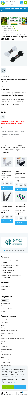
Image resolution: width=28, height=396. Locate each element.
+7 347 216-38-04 (6, 277)
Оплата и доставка (6, 308)
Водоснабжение (5, 320)
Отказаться (20, 387)
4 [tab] (9, 250)
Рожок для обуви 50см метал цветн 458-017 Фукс (21, 206)
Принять (8, 387)
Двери (3, 357)
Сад (2, 344)
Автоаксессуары (6, 365)
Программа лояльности (8, 306)
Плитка (3, 341)
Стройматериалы (6, 354)
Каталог (10, 26)
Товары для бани (6, 360)
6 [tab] (12, 250)
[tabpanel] (14, 242)
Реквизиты (4, 292)
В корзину (6, 187)
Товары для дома (8, 28)
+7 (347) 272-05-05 (10, 1)
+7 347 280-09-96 (6, 267)
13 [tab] (23, 250)
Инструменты (5, 328)
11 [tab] (20, 250)
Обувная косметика (9, 32)
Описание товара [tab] (6, 95)
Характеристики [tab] (18, 95)
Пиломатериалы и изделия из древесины (13, 352)
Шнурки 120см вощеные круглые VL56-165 (6, 171)
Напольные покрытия (7, 333)
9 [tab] (17, 250)
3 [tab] (7, 250)
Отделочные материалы (8, 336)
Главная (3, 26)
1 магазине (6, 208)
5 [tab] (10, 250)
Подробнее (15, 382)
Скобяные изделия (6, 349)
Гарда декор (4, 322)
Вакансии (3, 289)
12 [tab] (21, 250)
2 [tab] (6, 250)
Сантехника (4, 346)
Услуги (3, 311)
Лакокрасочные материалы (9, 330)
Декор (3, 325)
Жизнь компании (5, 286)
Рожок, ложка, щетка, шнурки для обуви (14, 34)
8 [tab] (15, 250)
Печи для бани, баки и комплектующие (12, 338)
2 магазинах (6, 175)
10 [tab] (18, 250)
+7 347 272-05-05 (6, 272)
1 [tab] (4, 250)
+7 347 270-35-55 (6, 262)
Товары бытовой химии (10, 30)
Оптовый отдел (5, 303)
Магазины (5, 300)
